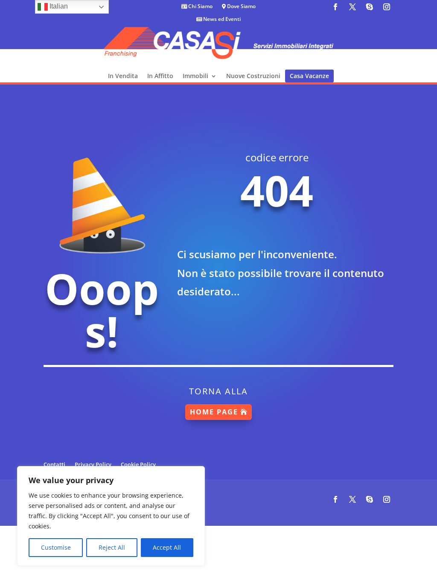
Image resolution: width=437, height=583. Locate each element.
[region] (111, 516)
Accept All (167, 547)
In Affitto (160, 76)
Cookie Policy (138, 464)
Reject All (112, 547)
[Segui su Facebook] (335, 7)
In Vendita (123, 76)
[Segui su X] (352, 7)
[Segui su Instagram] (386, 7)
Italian (58, 6)
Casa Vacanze (309, 76)
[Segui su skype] (369, 7)
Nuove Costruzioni (253, 76)
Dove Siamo (241, 6)
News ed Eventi (221, 19)
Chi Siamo (200, 6)
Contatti (54, 464)
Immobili (195, 76)
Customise (56, 547)
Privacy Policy (93, 464)
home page (214, 412)
